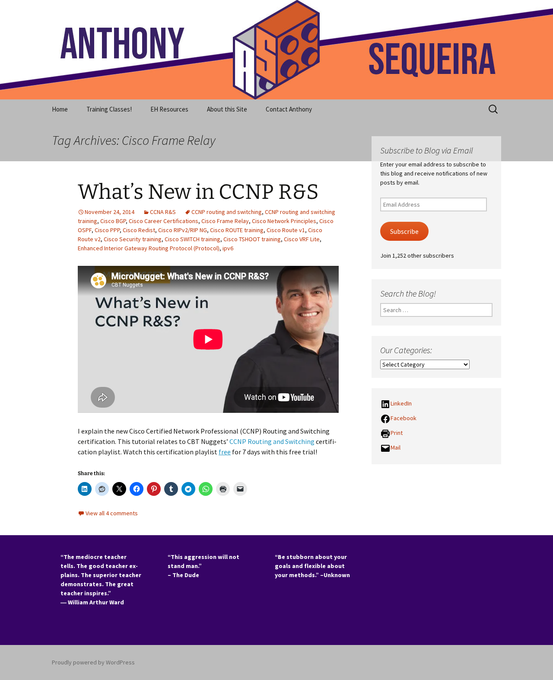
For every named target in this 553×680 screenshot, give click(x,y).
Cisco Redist (139, 230)
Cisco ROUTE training (237, 230)
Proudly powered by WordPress (93, 662)
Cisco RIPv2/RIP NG (182, 230)
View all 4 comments (112, 513)
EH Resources (169, 109)
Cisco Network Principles (284, 221)
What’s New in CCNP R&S (198, 191)
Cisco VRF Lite (302, 239)
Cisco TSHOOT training (252, 239)
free (225, 451)
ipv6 (227, 248)
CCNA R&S (163, 212)
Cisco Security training (133, 239)
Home (60, 109)
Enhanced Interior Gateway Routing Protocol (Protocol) (148, 248)
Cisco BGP (113, 221)
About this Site (227, 109)
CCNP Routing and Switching (272, 441)
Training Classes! (109, 109)
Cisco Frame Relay (225, 221)
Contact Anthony (289, 109)
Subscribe (404, 231)
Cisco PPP (107, 230)
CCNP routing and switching (226, 212)
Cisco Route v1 (286, 230)
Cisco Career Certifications (163, 221)
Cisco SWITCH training (192, 239)
